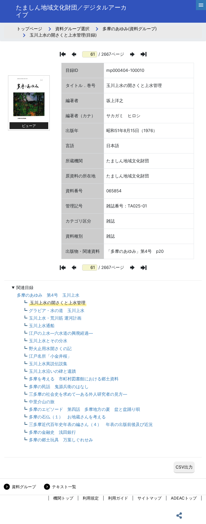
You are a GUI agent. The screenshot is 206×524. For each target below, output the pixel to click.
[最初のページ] (63, 54)
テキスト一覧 (64, 486)
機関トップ (63, 498)
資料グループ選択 (72, 28)
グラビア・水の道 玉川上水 (56, 310)
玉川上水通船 (42, 325)
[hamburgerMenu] (201, 5)
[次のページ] (132, 54)
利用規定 (91, 498)
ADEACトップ (184, 498)
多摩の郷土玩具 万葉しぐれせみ (61, 439)
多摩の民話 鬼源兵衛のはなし (59, 386)
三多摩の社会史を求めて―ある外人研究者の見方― (78, 394)
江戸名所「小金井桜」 (50, 356)
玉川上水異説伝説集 (48, 363)
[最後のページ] (143, 54)
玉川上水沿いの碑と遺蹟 (52, 371)
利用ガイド (118, 498)
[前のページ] (74, 54)
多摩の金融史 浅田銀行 (52, 432)
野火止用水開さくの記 (50, 348)
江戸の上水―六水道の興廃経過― (61, 333)
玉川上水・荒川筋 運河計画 (55, 318)
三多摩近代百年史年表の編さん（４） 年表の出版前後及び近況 (91, 424)
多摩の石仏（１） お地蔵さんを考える (67, 416)
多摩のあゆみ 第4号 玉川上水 (48, 295)
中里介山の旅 (42, 401)
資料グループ (24, 486)
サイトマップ (149, 498)
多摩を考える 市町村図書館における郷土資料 (74, 378)
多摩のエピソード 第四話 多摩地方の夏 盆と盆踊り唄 (84, 409)
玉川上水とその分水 (48, 340)
